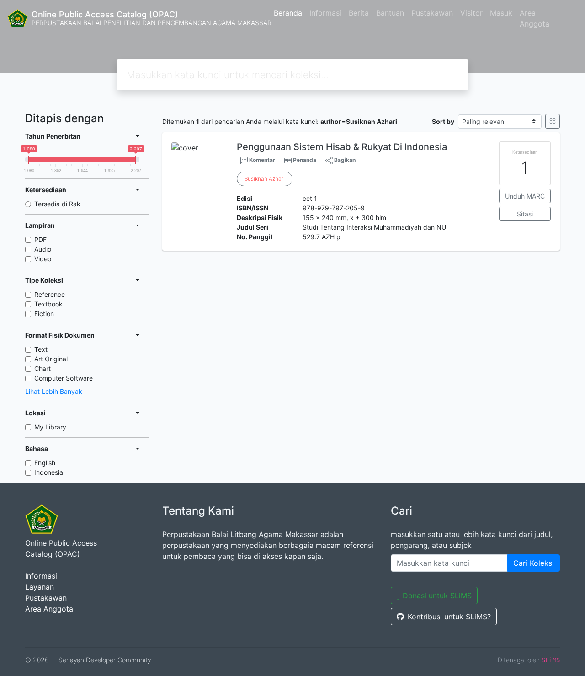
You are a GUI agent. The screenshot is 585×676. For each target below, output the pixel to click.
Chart (42, 368)
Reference (49, 294)
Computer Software (63, 378)
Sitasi (525, 214)
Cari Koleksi (533, 563)
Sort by (443, 121)
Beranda (288, 12)
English (44, 463)
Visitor (471, 12)
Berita (359, 12)
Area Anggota (534, 18)
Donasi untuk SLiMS (437, 595)
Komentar (261, 159)
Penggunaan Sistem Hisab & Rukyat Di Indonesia (342, 146)
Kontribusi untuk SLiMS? (449, 616)
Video (42, 259)
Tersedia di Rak (57, 204)
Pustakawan (432, 12)
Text (41, 349)
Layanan (39, 586)
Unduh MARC (525, 196)
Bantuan (390, 12)
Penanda (304, 159)
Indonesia (48, 472)
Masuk (501, 12)
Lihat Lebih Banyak (53, 391)
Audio (42, 249)
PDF (40, 239)
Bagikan (344, 159)
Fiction (44, 313)
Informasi (325, 12)
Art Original (51, 359)
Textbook (48, 304)
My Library (50, 427)
